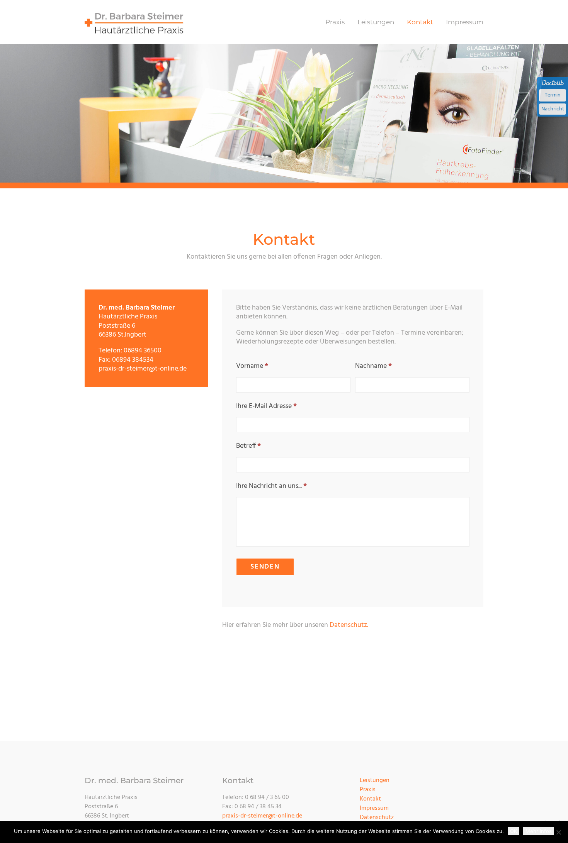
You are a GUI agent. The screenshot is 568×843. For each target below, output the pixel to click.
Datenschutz (377, 818)
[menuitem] (337, 22)
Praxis (335, 22)
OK (513, 831)
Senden (265, 566)
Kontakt (420, 22)
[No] (558, 832)
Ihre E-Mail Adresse (266, 406)
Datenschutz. (349, 625)
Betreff (248, 446)
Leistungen (375, 22)
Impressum (464, 22)
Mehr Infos (538, 831)
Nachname (373, 366)
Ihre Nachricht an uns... (271, 486)
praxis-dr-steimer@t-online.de (262, 816)
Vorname (252, 366)
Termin (553, 95)
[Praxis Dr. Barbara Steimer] (134, 22)
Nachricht (552, 109)
